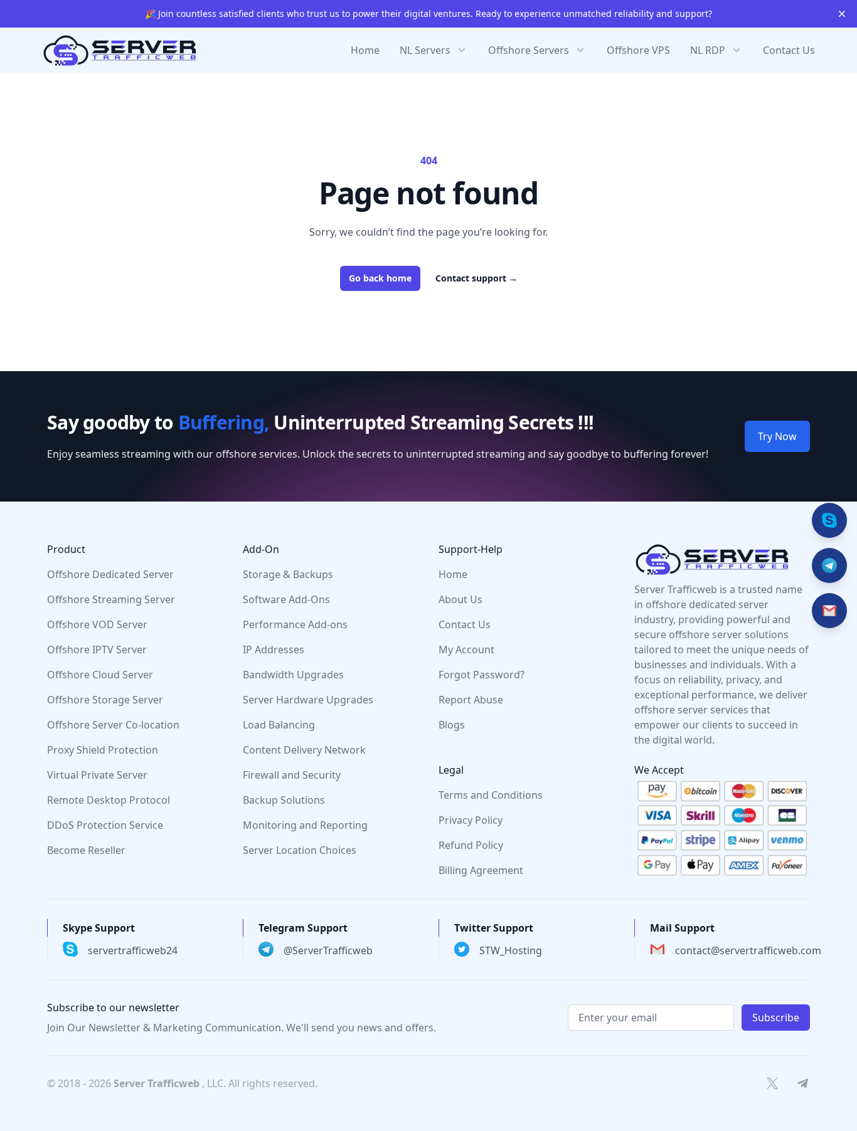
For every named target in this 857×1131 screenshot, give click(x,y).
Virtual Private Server (97, 775)
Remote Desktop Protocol (108, 800)
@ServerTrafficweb (328, 950)
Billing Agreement (481, 870)
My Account (466, 649)
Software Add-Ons (286, 599)
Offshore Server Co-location (113, 725)
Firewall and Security (292, 775)
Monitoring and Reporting (305, 825)
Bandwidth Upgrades (293, 674)
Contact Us (789, 50)
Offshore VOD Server (97, 624)
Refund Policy (471, 845)
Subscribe (775, 1017)
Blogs (452, 725)
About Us (460, 599)
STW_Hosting (510, 950)
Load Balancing (279, 725)
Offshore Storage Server (105, 700)
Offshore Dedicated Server (110, 574)
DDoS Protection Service (105, 825)
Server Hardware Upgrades (308, 700)
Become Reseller (86, 850)
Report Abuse (471, 700)
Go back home (380, 278)
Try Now (777, 436)
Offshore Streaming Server (111, 599)
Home (365, 50)
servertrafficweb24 (133, 950)
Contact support (476, 278)
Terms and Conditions (491, 795)
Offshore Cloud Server (100, 674)
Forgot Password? (481, 674)
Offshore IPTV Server (97, 649)
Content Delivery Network (304, 750)
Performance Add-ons (295, 624)
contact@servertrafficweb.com (748, 950)
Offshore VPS (638, 50)
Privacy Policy (471, 820)
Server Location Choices (299, 850)
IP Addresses (273, 649)
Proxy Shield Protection (102, 750)
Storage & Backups (288, 574)
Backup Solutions (284, 800)
